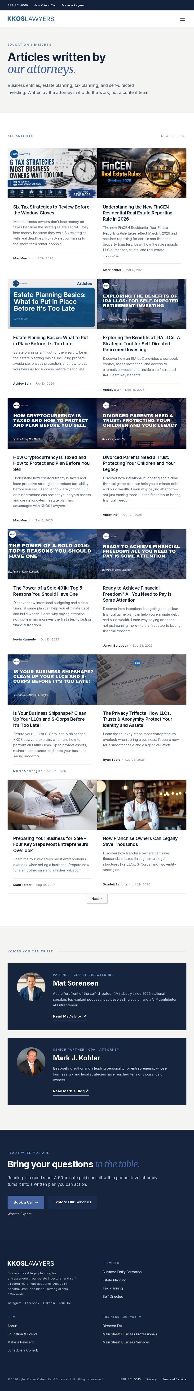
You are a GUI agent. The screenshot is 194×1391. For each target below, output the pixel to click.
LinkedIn (49, 1303)
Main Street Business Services (126, 1342)
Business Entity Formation (122, 1272)
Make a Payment (74, 5)
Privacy (151, 1379)
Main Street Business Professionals (130, 1334)
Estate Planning (114, 1280)
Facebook (32, 1303)
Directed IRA (112, 1326)
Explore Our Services (72, 1202)
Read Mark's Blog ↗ (71, 1091)
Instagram (14, 1303)
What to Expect (19, 1214)
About (12, 1326)
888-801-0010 (18, 5)
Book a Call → (26, 1202)
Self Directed (113, 1296)
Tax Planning (113, 1288)
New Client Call (45, 5)
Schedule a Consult (23, 1350)
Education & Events (22, 1334)
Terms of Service (174, 1379)
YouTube (65, 1303)
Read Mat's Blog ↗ (70, 1016)
